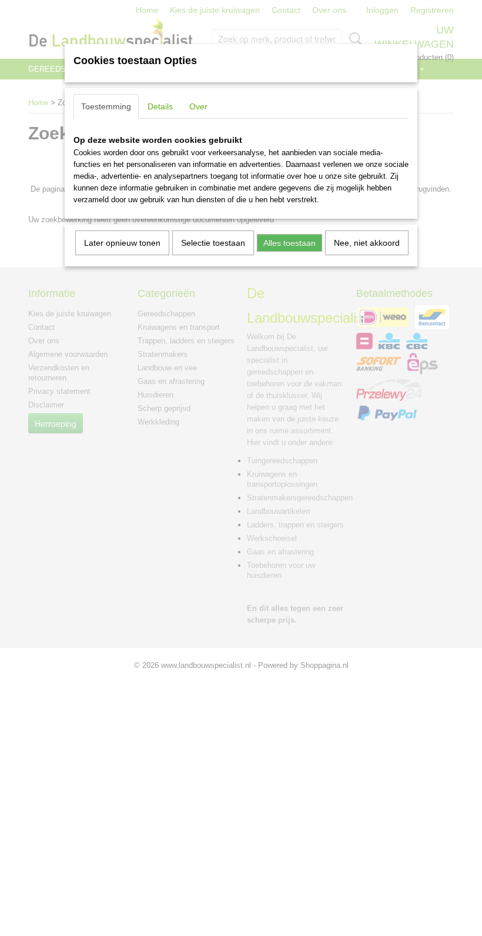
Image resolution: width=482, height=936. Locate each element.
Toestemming (106, 106)
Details (160, 106)
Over (198, 106)
